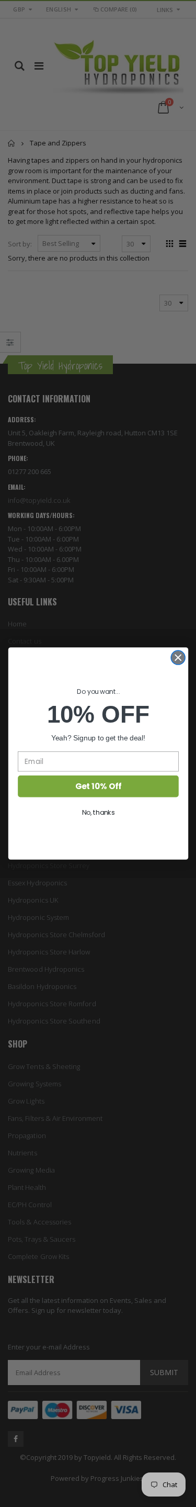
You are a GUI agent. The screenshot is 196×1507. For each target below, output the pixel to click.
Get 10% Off (98, 786)
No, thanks (98, 812)
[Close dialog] (178, 657)
